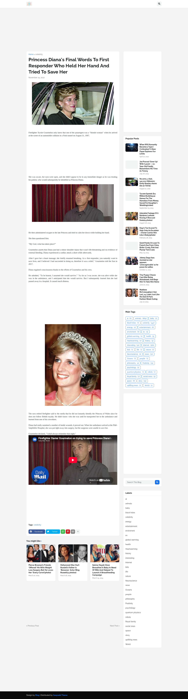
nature (150, 350)
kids (130, 350)
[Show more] (78, 531)
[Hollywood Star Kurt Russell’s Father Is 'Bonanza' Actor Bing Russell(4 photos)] (72, 553)
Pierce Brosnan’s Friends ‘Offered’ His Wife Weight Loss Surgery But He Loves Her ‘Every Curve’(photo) (41, 569)
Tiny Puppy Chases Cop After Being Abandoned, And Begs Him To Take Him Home (149, 278)
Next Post (114, 626)
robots (152, 372)
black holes (133, 323)
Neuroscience (134, 354)
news (149, 354)
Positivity (147, 363)
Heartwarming (134, 341)
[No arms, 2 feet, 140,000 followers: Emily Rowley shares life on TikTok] (131, 182)
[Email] (73, 531)
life (139, 350)
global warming (134, 336)
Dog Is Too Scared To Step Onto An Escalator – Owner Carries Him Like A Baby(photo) (149, 231)
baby (153, 318)
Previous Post (33, 626)
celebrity (39, 54)
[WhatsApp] (63, 531)
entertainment (146, 327)
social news (149, 376)
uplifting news (134, 385)
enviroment (133, 332)
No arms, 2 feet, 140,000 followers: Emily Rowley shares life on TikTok (148, 182)
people (144, 359)
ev (145, 332)
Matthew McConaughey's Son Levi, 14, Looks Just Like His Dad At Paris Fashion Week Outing (149, 294)
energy (131, 327)
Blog (37, 695)
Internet (148, 345)
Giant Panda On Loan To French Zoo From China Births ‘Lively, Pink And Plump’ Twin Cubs (149, 246)
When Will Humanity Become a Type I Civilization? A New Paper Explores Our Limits (148, 149)
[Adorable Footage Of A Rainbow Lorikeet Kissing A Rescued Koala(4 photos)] (131, 216)
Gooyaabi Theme (60, 695)
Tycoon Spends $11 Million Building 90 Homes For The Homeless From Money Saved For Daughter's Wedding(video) (149, 199)
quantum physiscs (135, 372)
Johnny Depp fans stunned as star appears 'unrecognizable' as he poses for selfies (149, 262)
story (142, 381)
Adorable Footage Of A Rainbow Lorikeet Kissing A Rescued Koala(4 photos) (149, 216)
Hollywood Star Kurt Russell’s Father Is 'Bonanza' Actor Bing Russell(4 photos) (70, 569)
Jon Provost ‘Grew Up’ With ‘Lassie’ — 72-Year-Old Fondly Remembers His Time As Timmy (149, 166)
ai (129, 318)
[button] (159, 4)
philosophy (133, 363)
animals (140, 318)
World (148, 385)
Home (31, 54)
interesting (133, 345)
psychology (133, 367)
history (149, 341)
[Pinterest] (68, 531)
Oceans (131, 359)
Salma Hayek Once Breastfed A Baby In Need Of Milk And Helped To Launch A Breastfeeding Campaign (104, 570)
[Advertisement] (94, 29)
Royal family (133, 376)
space (131, 381)
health (150, 336)
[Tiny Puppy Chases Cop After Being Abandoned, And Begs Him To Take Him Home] (131, 278)
